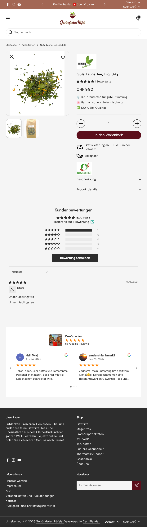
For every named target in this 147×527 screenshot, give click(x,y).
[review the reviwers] (66, 355)
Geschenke (84, 459)
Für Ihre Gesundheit (90, 449)
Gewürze (82, 424)
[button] (137, 18)
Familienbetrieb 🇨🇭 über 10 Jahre (73, 4)
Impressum (13, 486)
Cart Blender (91, 521)
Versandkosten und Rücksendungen (30, 496)
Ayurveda (83, 439)
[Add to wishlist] (63, 57)
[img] (17, 282)
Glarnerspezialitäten (90, 434)
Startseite (11, 44)
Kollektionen (28, 44)
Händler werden (16, 481)
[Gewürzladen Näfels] (72, 18)
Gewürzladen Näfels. (50, 521)
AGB (8, 491)
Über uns (83, 464)
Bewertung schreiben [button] (75, 258)
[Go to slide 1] (71, 387)
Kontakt (11, 501)
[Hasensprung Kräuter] (109, 61)
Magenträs (84, 429)
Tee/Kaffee (84, 444)
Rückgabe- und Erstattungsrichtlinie (30, 506)
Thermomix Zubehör (90, 454)
